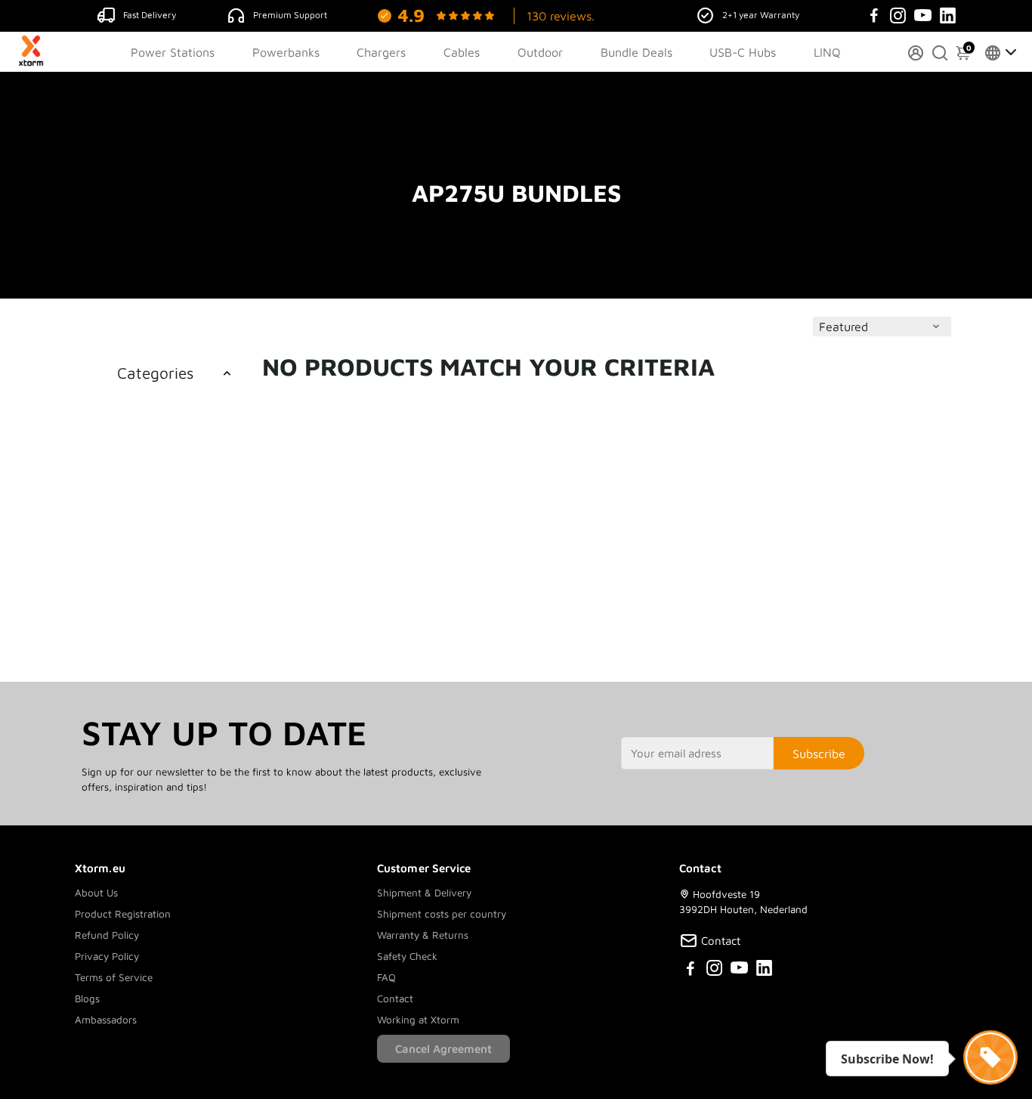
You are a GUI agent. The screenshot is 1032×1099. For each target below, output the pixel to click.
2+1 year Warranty (760, 14)
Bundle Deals (636, 52)
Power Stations (173, 52)
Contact (395, 998)
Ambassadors (106, 1020)
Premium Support (290, 14)
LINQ (827, 52)
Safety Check (407, 956)
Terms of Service (114, 977)
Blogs (87, 998)
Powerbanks (286, 52)
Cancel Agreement (443, 1048)
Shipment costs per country (441, 914)
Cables (461, 52)
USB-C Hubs (742, 52)
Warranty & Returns (422, 935)
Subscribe (819, 753)
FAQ (386, 977)
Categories (155, 373)
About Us (96, 893)
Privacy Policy (107, 956)
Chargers (381, 52)
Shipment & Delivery (424, 893)
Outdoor (540, 52)
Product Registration (123, 914)
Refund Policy (107, 935)
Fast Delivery (149, 14)
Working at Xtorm (418, 1020)
